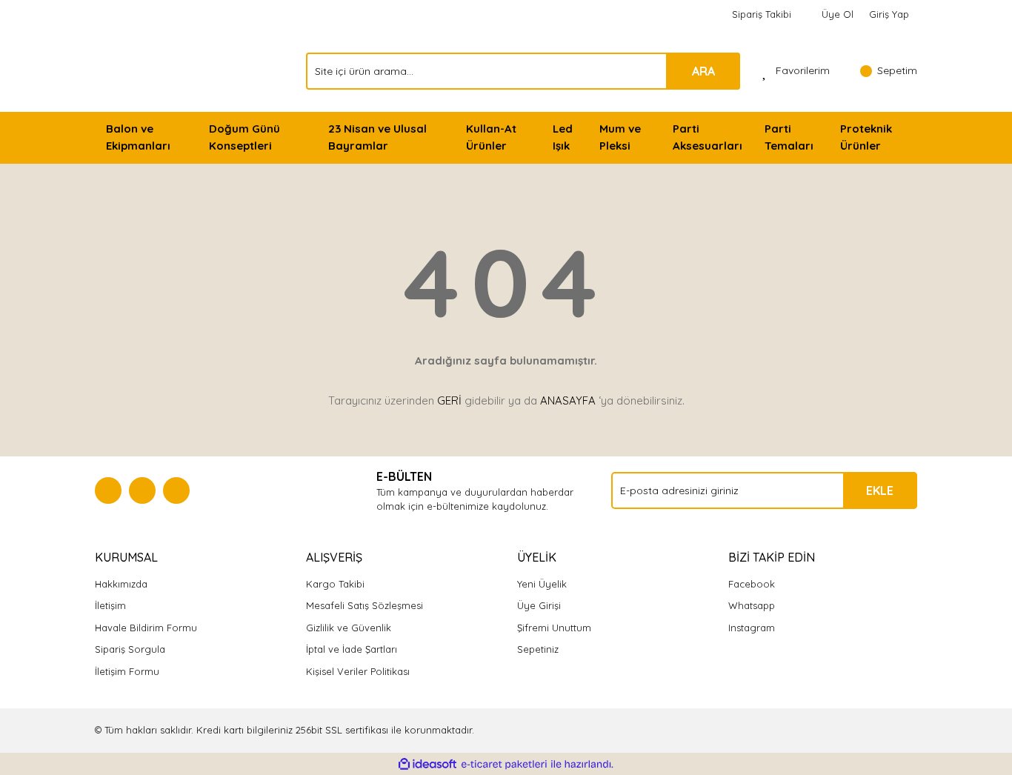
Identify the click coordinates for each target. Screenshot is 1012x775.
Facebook (751, 584)
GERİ (449, 400)
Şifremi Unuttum (554, 627)
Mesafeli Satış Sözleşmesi (364, 605)
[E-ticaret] (504, 764)
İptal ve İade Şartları (351, 649)
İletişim (110, 605)
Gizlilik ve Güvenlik (348, 627)
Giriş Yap (889, 14)
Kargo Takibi (335, 584)
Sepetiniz (538, 649)
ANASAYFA (568, 400)
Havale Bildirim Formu (146, 627)
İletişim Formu (127, 671)
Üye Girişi (539, 605)
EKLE (879, 490)
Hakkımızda (121, 584)
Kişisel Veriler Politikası (358, 671)
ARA (703, 71)
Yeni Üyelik (542, 584)
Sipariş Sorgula (130, 649)
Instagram (751, 627)
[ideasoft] (427, 764)
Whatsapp (751, 605)
